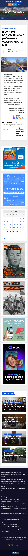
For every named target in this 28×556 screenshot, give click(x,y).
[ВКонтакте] (16, 118)
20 (14, 228)
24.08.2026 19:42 (9, 424)
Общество (4, 28)
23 (23, 228)
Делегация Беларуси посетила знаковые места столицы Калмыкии (13, 456)
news (9, 49)
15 (20, 224)
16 (23, 224)
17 (4, 228)
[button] (25, 18)
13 (14, 224)
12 (11, 224)
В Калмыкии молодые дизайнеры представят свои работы (20, 129)
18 (7, 228)
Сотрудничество (18, 417)
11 (7, 224)
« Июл (4, 239)
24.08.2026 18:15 (9, 441)
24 (4, 231)
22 (20, 228)
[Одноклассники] (19, 118)
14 (17, 224)
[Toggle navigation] (14, 18)
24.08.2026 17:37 (9, 457)
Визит (5, 417)
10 (4, 224)
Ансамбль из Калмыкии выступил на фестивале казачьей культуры (14, 408)
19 (11, 228)
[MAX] (14, 118)
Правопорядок (11, 28)
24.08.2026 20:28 (9, 409)
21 (17, 228)
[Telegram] (22, 118)
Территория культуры (15, 402)
